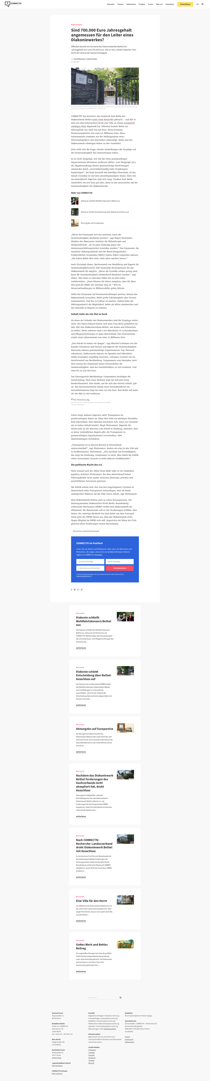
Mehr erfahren (57, 1073)
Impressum (129, 1039)
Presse (127, 1037)
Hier (89, 1037)
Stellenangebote (110, 1029)
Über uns (159, 4)
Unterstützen (185, 4)
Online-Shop (56, 1058)
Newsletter (170, 4)
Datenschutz (129, 1042)
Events (150, 4)
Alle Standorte (57, 1066)
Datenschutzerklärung (83, 576)
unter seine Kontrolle (102, 119)
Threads (91, 1060)
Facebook (91, 1058)
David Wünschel (79, 59)
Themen (120, 4)
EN (197, 4)
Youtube (91, 1055)
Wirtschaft (76, 25)
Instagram (92, 1050)
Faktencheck (131, 4)
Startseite (110, 4)
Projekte (142, 4)
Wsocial (91, 1063)
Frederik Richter (91, 59)
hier (150, 1016)
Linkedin (91, 1052)
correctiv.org (13, 4)
